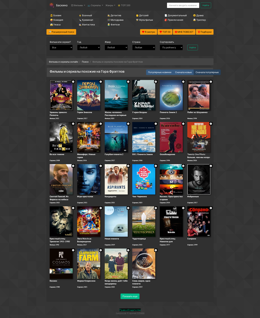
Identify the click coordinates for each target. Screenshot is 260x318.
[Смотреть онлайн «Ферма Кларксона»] (88, 263)
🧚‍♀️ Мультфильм (144, 19)
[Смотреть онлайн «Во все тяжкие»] (61, 137)
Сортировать (167, 42)
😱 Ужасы (55, 24)
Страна (136, 42)
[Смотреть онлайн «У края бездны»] (143, 95)
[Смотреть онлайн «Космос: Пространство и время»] (171, 179)
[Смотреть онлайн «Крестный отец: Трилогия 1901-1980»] (61, 221)
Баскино (62, 5)
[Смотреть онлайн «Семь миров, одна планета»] (143, 263)
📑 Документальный (174, 15)
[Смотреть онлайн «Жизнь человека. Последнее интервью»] (116, 95)
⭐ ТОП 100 (124, 5)
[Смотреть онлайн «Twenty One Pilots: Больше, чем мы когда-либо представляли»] (198, 137)
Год (79, 42)
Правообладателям (130, 310)
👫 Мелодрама (115, 19)
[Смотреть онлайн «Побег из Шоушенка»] (198, 95)
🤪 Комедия (56, 19)
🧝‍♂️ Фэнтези (113, 24)
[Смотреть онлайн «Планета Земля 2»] (171, 95)
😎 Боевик (55, 15)
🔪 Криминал (86, 19)
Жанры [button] (109, 5)
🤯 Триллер (199, 19)
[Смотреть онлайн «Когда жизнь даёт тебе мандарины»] (116, 263)
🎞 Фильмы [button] (77, 5)
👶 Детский (142, 15)
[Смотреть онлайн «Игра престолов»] (88, 179)
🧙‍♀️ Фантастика (87, 24)
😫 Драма (198, 15)
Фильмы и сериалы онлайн (63, 61)
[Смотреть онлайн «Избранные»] (198, 179)
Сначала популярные (207, 72)
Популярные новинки (159, 72)
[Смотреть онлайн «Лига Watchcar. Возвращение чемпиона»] (88, 221)
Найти (206, 5)
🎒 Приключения (173, 19)
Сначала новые (183, 72)
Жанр (108, 42)
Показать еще (130, 296)
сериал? (60, 42)
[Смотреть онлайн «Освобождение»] (171, 137)
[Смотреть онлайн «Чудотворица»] (143, 221)
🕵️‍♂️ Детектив (114, 15)
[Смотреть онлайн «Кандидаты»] (116, 179)
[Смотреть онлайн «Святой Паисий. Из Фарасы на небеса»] (61, 179)
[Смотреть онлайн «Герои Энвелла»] (88, 95)
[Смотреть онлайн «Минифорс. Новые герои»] (88, 137)
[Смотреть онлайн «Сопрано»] (198, 221)
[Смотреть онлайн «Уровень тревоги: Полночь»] (61, 95)
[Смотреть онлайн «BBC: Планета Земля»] (143, 137)
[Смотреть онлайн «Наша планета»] (116, 221)
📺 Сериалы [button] (94, 5)
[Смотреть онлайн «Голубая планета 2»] (116, 137)
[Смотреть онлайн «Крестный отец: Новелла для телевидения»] (171, 221)
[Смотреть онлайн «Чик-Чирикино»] (143, 179)
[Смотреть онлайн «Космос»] (61, 263)
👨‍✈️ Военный (85, 15)
